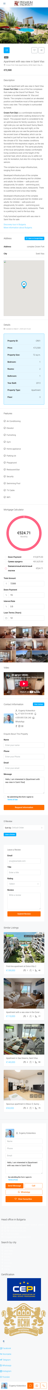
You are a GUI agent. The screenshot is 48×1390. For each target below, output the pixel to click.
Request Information (24, 807)
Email (6, 763)
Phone (6, 751)
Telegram (6, 1360)
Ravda (7, 1257)
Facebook (6, 1348)
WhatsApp (19, 721)
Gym (9, 442)
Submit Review (24, 914)
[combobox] (27, 827)
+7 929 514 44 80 (25, 714)
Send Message (14, 1186)
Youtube (6, 1377)
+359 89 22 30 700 (18, 1228)
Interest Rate (9, 601)
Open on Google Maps (35, 238)
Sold (6, 57)
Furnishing (11, 435)
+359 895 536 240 (23, 717)
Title (9, 867)
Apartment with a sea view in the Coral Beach (25, 1012)
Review (10, 890)
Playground (12, 463)
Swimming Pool (13, 483)
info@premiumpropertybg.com (17, 1237)
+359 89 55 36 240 (18, 1231)
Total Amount (10, 578)
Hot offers (37, 936)
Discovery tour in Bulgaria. (15, 224)
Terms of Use (12, 800)
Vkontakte (6, 1354)
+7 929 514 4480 (11, 1234)
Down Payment (10, 590)
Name (6, 740)
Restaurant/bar (13, 469)
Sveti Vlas (8, 1250)
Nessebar (8, 1254)
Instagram (6, 1371)
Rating (10, 878)
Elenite (7, 1260)
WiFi (8, 497)
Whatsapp (6, 1365)
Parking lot (11, 456)
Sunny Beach (10, 1247)
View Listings (38, 704)
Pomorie (7, 1263)
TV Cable (11, 490)
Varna (6, 1269)
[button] (24, 284)
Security (10, 476)
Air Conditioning (14, 421)
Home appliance (14, 449)
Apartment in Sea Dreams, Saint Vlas (22, 1058)
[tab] (7, 50)
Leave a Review (10, 834)
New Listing (28, 936)
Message (8, 774)
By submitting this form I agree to (20, 798)
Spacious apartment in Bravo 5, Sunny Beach (25, 1104)
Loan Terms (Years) (12, 613)
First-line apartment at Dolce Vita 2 (21, 966)
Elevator (10, 428)
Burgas (7, 1266)
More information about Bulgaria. (18, 227)
